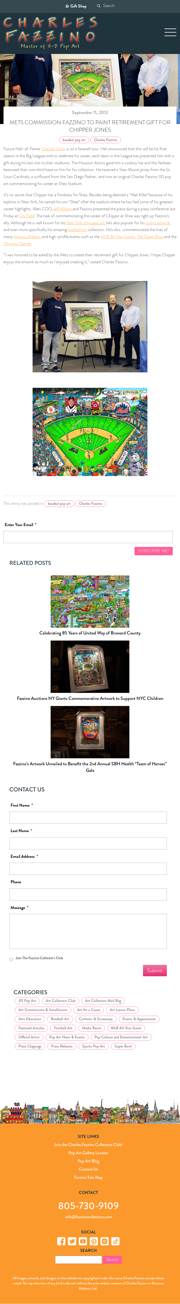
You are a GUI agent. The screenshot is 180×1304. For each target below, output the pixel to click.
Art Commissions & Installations (43, 1009)
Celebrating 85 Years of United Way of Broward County (90, 633)
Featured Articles (31, 1028)
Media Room (91, 1028)
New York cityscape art (84, 223)
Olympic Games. (18, 244)
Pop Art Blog (88, 1161)
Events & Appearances (139, 1019)
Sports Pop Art (93, 1046)
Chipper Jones (53, 149)
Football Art (63, 1028)
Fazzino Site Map (88, 1177)
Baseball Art (60, 1019)
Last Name (21, 831)
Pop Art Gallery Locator (88, 1153)
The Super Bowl (150, 237)
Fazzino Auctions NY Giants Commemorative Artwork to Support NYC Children (90, 698)
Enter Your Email (20, 525)
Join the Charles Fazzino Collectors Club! (88, 1145)
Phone (16, 882)
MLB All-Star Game (118, 237)
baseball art (77, 230)
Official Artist (29, 1037)
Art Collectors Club (60, 1001)
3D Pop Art (27, 1001)
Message (19, 908)
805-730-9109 (88, 1205)
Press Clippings (30, 1046)
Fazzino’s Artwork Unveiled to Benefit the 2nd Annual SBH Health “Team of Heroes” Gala (90, 767)
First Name (22, 805)
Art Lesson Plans (122, 1009)
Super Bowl (123, 1046)
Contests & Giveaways (96, 1019)
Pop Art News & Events (67, 1037)
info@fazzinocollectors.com (88, 1217)
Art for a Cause (88, 1009)
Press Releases (62, 1046)
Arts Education (30, 1019)
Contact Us (88, 1169)
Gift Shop (78, 6)
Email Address (24, 856)
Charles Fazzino (105, 140)
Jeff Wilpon (62, 209)
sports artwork (158, 223)
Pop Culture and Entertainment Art (121, 1037)
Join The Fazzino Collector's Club (39, 958)
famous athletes (27, 237)
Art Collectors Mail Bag (103, 1001)
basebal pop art (74, 140)
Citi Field (26, 216)
